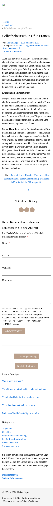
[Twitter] (26, 209)
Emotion (29, 175)
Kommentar (7, 280)
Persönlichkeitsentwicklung (15, 439)
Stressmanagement (11, 48)
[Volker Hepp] (3, 5)
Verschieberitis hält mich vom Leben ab (20, 397)
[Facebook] (21, 209)
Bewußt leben (17, 175)
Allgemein (7, 428)
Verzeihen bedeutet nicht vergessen (18, 405)
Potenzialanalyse (10, 442)
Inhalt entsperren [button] (10, 475)
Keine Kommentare (13, 51)
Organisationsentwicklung (37, 45)
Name (6, 243)
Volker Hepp (13, 42)
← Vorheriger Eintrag (26, 356)
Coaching (18, 45)
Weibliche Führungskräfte (30, 182)
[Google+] (32, 209)
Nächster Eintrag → (26, 366)
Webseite (6, 268)
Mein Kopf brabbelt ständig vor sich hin (20, 413)
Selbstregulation (11, 178)
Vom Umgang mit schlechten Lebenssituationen (24, 389)
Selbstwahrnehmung (29, 178)
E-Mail (6, 255)
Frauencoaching (41, 175)
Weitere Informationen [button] (12, 478)
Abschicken (13, 331)
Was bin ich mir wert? (12, 381)
